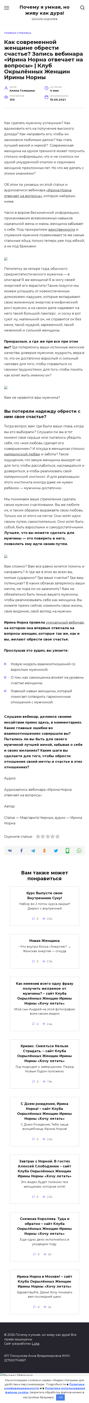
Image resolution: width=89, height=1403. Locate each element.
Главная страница (17, 33)
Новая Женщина (44, 941)
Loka (35, 1343)
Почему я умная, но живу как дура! (44, 10)
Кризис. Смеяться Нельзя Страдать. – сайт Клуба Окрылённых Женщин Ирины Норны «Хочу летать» (44, 1053)
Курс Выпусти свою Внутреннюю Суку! (44, 895)
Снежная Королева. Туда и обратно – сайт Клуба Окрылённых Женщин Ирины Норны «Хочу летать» (44, 1226)
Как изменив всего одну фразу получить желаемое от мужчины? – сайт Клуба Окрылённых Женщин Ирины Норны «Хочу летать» (44, 993)
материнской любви (22, 454)
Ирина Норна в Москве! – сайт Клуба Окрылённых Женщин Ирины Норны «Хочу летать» (44, 1281)
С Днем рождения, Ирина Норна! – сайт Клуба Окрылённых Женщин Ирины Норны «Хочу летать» (44, 1111)
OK (60, 1397)
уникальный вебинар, (65, 622)
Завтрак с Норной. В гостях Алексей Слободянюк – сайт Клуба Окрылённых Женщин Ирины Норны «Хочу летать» (44, 1168)
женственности (61, 229)
